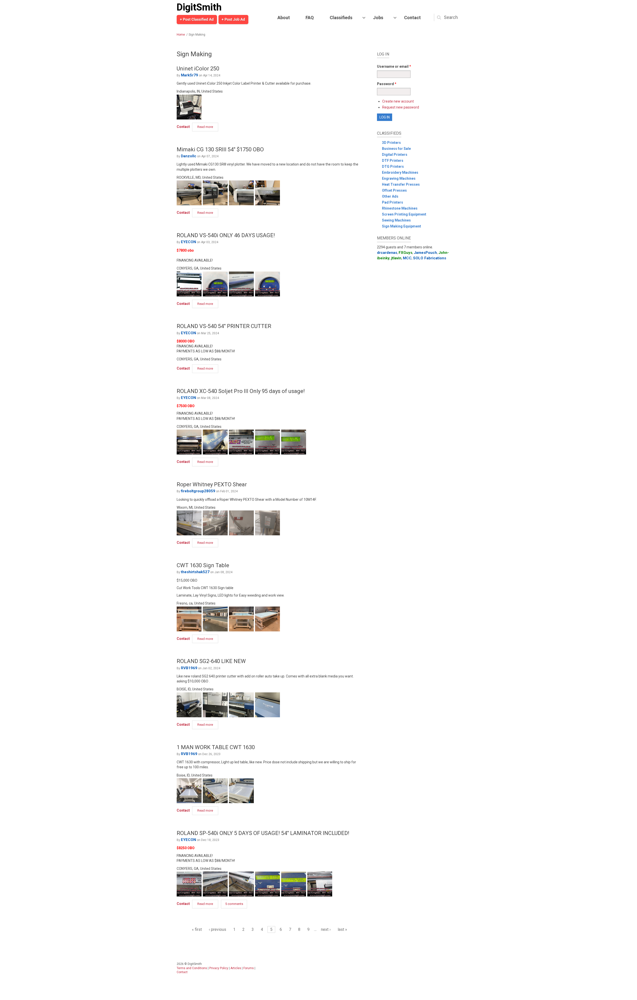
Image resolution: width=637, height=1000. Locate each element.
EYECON (188, 242)
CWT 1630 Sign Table (203, 565)
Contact (412, 17)
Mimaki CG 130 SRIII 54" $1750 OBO (220, 149)
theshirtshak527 (195, 572)
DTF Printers (392, 161)
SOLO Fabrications (429, 258)
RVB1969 (189, 668)
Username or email (394, 66)
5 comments (234, 904)
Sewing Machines (396, 220)
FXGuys (405, 252)
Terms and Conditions (192, 968)
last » (342, 929)
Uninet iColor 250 (198, 68)
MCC (407, 258)
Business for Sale (396, 149)
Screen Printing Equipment (404, 214)
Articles (235, 968)
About (283, 17)
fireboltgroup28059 (198, 491)
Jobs (378, 17)
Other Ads (390, 196)
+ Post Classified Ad (197, 19)
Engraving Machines (399, 178)
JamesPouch (425, 252)
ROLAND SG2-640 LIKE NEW (211, 661)
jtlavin (396, 258)
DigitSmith (199, 7)
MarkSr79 (189, 75)
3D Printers (391, 143)
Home (181, 34)
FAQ (310, 17)
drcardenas (387, 252)
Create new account (398, 101)
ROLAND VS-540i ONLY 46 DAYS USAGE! (226, 235)
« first (197, 929)
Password (386, 84)
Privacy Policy (218, 968)
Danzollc (188, 156)
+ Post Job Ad (233, 19)
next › (326, 929)
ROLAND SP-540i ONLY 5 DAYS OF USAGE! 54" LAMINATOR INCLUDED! (263, 833)
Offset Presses (394, 190)
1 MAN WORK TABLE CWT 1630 (216, 747)
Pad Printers (392, 202)
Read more (207, 127)
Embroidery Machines (400, 172)
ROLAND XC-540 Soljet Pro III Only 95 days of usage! (241, 391)
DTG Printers (393, 166)
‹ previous (217, 929)
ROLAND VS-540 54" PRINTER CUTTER (224, 326)
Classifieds (341, 17)
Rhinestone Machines (400, 208)
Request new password (400, 107)
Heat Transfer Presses (401, 184)
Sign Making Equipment (401, 226)
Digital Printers (394, 155)
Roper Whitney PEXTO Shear (212, 484)
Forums (248, 968)
